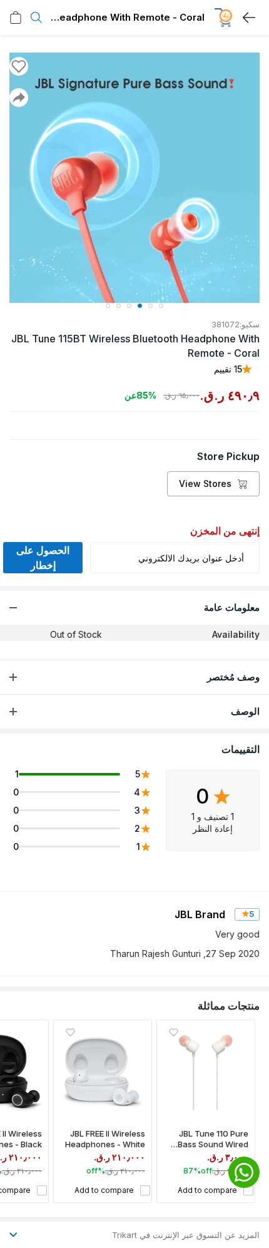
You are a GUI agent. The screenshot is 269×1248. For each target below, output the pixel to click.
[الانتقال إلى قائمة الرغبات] (18, 66)
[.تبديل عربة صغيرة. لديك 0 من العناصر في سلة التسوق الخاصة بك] (15, 17)
